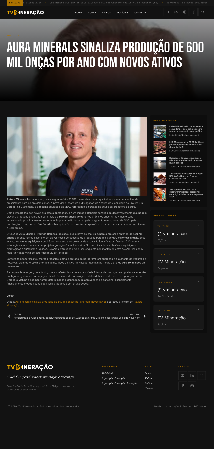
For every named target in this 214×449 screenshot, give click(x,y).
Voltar (10, 295)
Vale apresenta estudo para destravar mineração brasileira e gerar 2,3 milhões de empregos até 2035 (186, 193)
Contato (140, 12)
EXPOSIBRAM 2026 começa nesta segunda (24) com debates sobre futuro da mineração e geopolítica (186, 128)
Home (78, 12)
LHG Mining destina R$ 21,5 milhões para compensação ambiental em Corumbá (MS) (186, 144)
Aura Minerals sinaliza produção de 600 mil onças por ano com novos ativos (60, 301)
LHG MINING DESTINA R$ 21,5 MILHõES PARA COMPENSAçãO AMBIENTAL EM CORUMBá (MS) (91, 2)
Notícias (122, 12)
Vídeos (106, 12)
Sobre (92, 12)
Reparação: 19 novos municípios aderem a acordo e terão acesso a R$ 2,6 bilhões (185, 160)
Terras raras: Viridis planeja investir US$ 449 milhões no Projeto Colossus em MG (186, 176)
